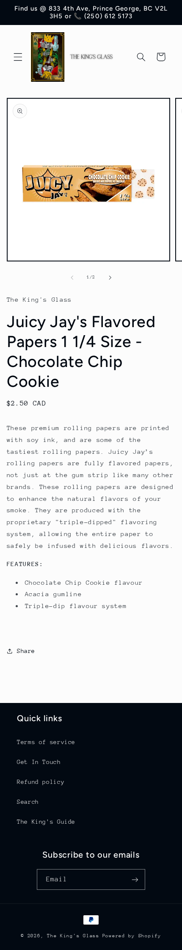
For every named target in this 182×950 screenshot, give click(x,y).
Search (28, 801)
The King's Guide (46, 821)
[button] (18, 57)
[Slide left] (72, 277)
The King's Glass (73, 936)
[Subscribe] (135, 879)
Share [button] (26, 650)
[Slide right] (110, 277)
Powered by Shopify (131, 936)
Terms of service (46, 742)
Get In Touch (39, 761)
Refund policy (40, 781)
